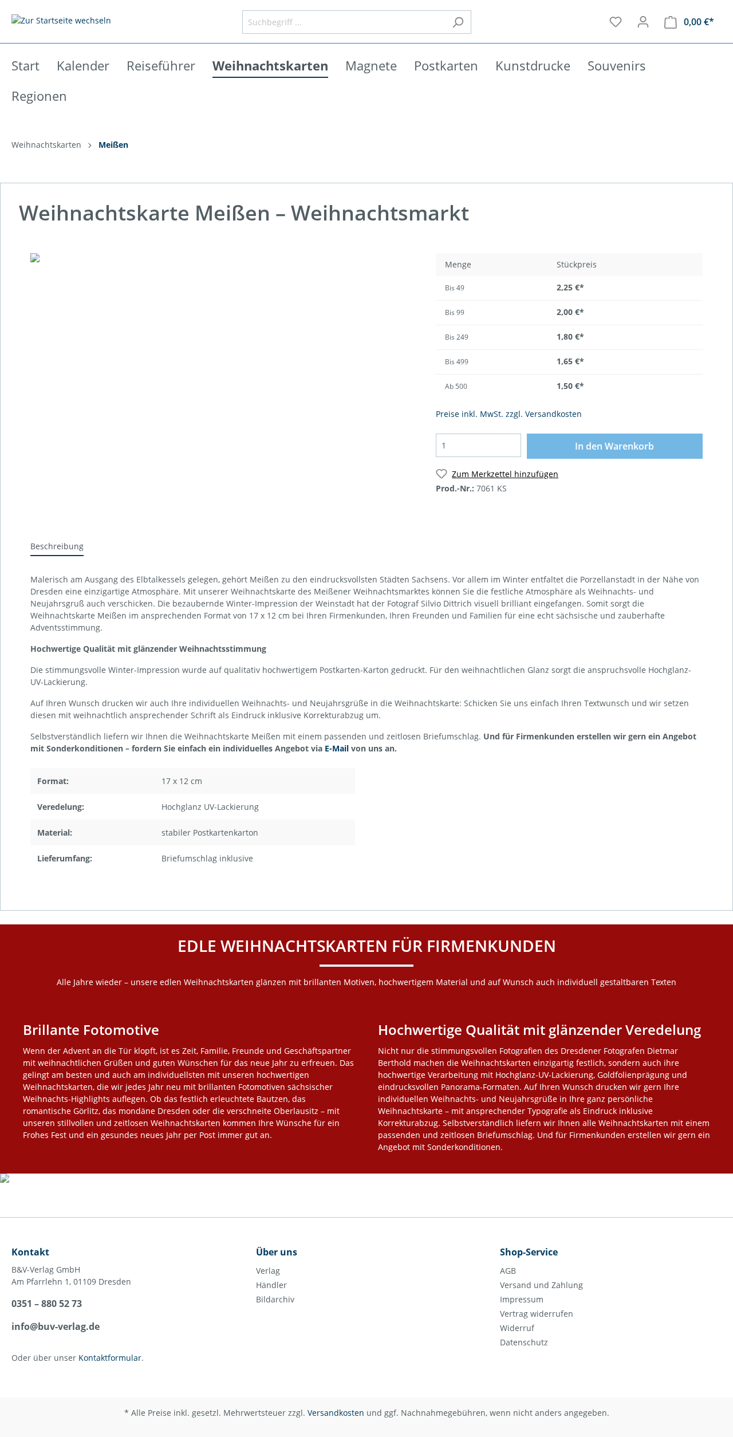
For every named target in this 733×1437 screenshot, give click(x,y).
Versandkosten (336, 1412)
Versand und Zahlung (541, 1284)
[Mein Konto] (643, 21)
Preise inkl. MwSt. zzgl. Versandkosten (509, 413)
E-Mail (337, 748)
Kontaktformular (109, 1357)
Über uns (276, 1252)
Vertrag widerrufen (536, 1313)
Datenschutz (524, 1342)
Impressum (521, 1299)
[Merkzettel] (615, 21)
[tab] (57, 546)
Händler (271, 1284)
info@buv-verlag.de (55, 1326)
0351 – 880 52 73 (46, 1303)
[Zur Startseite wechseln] (61, 19)
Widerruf (517, 1327)
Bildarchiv (275, 1299)
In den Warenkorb (614, 446)
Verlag (268, 1270)
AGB (508, 1270)
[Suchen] (457, 22)
